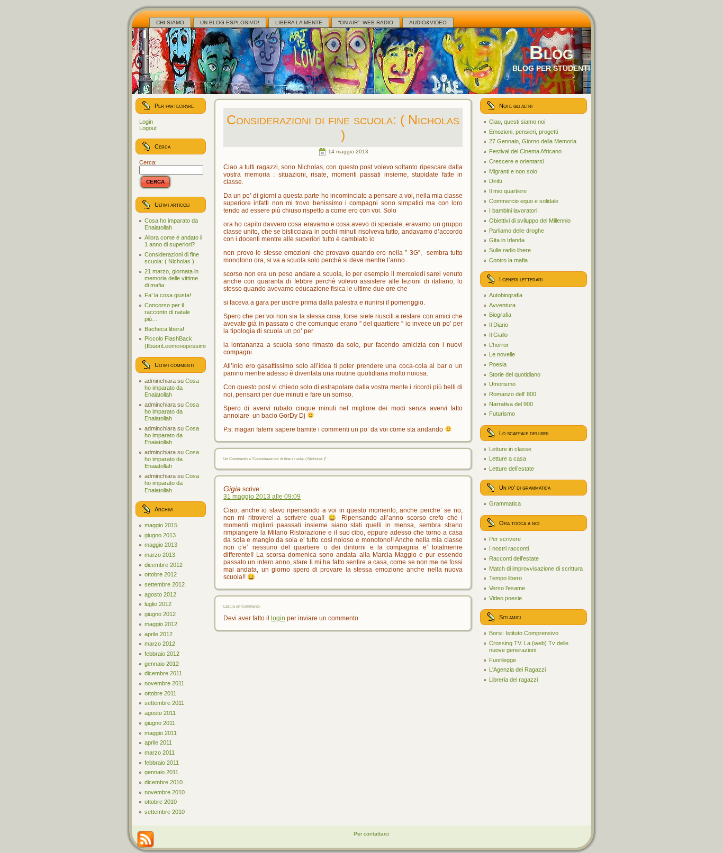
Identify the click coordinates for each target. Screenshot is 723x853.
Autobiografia (505, 295)
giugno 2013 (160, 535)
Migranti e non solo (513, 171)
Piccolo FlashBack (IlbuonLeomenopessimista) (179, 341)
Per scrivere (505, 539)
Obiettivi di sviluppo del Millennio (530, 220)
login (278, 618)
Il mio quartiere (508, 191)
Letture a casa (507, 458)
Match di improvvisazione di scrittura (536, 568)
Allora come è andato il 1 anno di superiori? (173, 240)
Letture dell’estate (511, 468)
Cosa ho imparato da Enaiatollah (171, 224)
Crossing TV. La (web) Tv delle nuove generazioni (528, 646)
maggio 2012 (160, 624)
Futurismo (502, 413)
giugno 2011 (159, 723)
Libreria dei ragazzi (513, 679)
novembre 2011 (164, 683)
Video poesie (505, 598)
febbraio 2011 (161, 762)
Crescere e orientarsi (516, 161)
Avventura (502, 305)
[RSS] (145, 839)
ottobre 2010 (160, 802)
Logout (148, 128)
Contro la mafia (508, 260)
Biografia (500, 314)
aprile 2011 (158, 742)
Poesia (498, 364)
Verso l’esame (507, 588)
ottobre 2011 (160, 693)
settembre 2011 (164, 703)
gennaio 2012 (161, 664)
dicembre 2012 (163, 565)
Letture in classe (510, 449)
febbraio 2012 (161, 653)
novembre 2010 (164, 792)
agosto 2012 (160, 594)
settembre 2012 (164, 584)
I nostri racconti (509, 548)
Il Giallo (498, 335)
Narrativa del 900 (511, 404)
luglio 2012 (157, 604)
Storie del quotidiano (514, 374)
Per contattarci (371, 834)
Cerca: (148, 162)
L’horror (499, 345)
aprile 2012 (158, 634)
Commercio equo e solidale (523, 201)
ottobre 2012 (160, 574)
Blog (551, 52)
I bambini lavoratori (513, 210)
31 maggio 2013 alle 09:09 (262, 496)
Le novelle (502, 354)
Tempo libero (505, 578)
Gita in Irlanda (507, 240)
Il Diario (498, 325)
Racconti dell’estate (514, 558)
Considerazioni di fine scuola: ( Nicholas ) (171, 257)
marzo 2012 (159, 643)
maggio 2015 (160, 525)
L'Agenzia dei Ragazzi (517, 669)
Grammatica (505, 503)
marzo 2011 (159, 752)
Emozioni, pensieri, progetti (523, 132)
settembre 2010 (164, 812)
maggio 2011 (160, 733)
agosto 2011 (160, 713)
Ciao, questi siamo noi (517, 121)
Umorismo (502, 384)
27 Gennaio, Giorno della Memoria (532, 141)
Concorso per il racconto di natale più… (167, 312)
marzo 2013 (159, 555)
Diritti (495, 181)
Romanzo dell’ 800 (512, 394)
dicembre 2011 (163, 673)
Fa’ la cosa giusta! (167, 295)
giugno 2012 (160, 614)
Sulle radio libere (510, 250)
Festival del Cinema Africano (525, 151)
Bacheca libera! (164, 329)
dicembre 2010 (163, 782)
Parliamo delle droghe (516, 230)
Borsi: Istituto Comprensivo (523, 633)
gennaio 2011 (161, 772)
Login (146, 121)
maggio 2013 (160, 545)
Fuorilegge (502, 660)
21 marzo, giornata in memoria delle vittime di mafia (171, 278)
